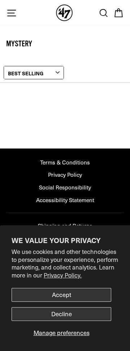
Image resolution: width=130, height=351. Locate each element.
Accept (61, 294)
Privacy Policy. (63, 275)
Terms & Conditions (65, 162)
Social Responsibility (65, 187)
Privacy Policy (65, 174)
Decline (61, 313)
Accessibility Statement (65, 200)
